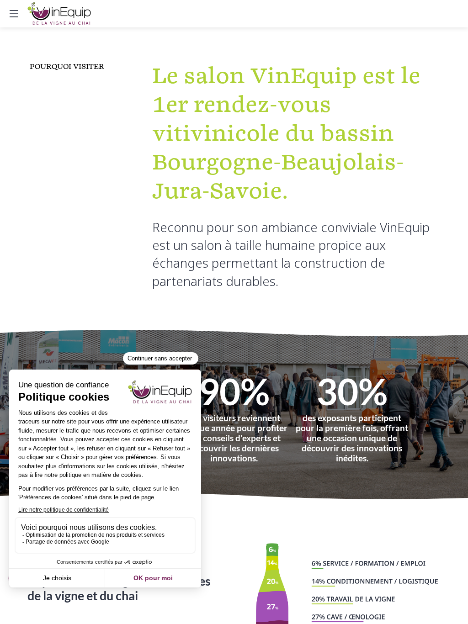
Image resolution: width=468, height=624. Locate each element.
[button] (13, 13)
